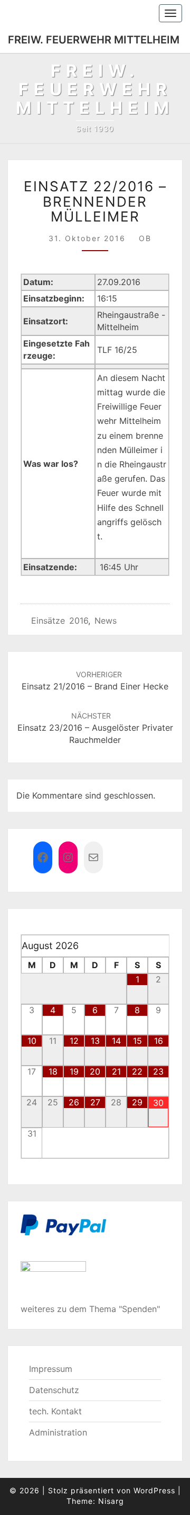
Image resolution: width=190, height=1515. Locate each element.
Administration (58, 1432)
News (105, 620)
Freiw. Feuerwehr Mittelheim (93, 39)
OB (145, 238)
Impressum (50, 1368)
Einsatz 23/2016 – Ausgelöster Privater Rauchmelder (95, 728)
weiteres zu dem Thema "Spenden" (90, 1309)
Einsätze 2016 (59, 620)
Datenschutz (54, 1390)
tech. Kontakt (55, 1411)
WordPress (154, 1490)
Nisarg (111, 1500)
